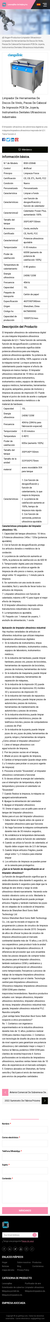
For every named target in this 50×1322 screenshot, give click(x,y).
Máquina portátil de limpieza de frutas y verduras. (10, 1291)
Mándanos (27, 149)
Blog (19, 1266)
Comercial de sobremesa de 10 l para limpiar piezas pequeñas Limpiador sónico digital (32, 1092)
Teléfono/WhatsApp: (12, 1151)
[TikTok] (32, 1249)
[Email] (34, 1235)
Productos (15, 37)
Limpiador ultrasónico (30, 37)
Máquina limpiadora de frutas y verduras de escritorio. (35, 1291)
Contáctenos (38, 1266)
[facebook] (4, 1249)
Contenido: (7, 1178)
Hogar (7, 37)
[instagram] (26, 1249)
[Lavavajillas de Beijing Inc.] (16, 1224)
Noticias (5, 1266)
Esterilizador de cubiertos (13, 1287)
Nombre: (6, 1124)
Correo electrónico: (11, 1137)
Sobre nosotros (24, 1262)
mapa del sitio (8, 1270)
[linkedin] (10, 1249)
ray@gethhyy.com (38, 1319)
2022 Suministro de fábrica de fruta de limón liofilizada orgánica (17, 1101)
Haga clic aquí (28, 1241)
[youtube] (21, 1249)
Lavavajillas (7, 1283)
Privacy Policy (23, 1270)
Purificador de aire (33, 1283)
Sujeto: (6, 1165)
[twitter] (15, 1249)
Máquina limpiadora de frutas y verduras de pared (12, 1295)
